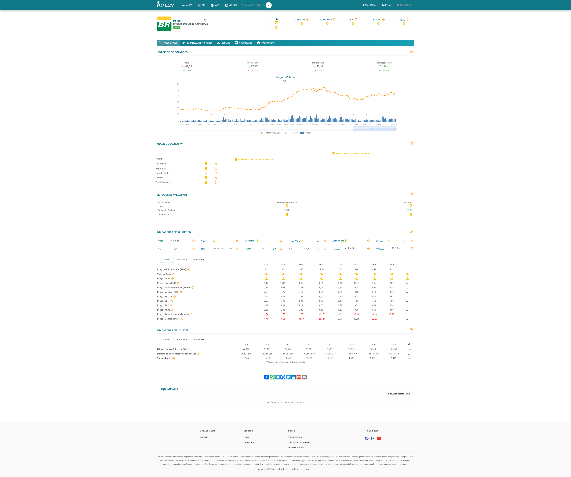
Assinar (204, 437)
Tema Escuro (405, 5)
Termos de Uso (295, 437)
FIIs (203, 5)
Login (246, 437)
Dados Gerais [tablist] (268, 43)
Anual (166, 260)
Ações (189, 5)
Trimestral (198, 259)
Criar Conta (369, 5)
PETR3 (177, 28)
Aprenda (233, 5)
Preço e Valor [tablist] (170, 43)
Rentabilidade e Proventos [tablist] (199, 43)
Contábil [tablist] (225, 43)
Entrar (387, 5)
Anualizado (182, 259)
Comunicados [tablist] (245, 43)
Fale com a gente (296, 447)
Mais (216, 5)
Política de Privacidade (299, 442)
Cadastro (249, 442)
